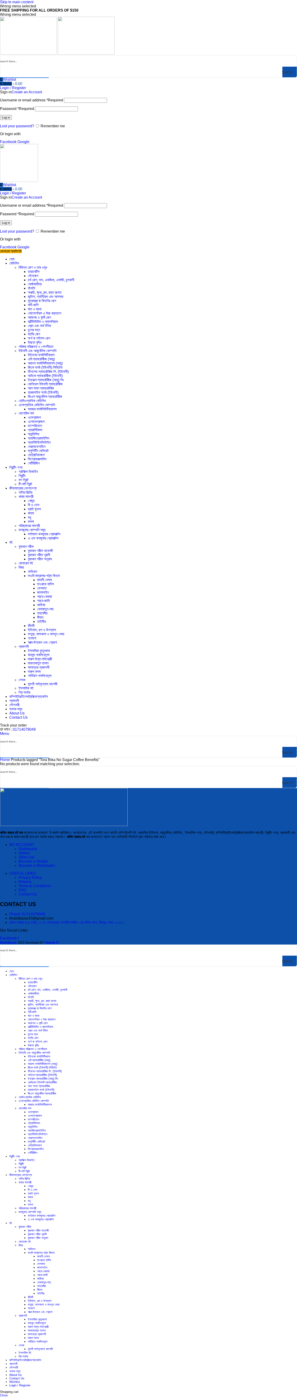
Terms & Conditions (35, 886)
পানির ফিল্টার (25, 492)
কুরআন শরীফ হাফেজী (40, 551)
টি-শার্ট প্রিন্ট (25, 484)
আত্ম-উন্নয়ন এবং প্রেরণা (42, 642)
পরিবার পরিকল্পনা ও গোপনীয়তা (36, 347)
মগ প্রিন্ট (23, 480)
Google (23, 142)
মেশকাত (42, 588)
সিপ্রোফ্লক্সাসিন (37, 459)
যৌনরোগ (33, 276)
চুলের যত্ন (34, 330)
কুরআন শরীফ (26, 547)
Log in (6, 117)
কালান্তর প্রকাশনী (38, 667)
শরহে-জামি (43, 601)
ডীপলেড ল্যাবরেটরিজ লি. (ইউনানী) (48, 372)
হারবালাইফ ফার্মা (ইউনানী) (43, 392)
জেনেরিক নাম (26, 413)
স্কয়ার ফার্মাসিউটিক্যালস (42, 409)
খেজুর (31, 501)
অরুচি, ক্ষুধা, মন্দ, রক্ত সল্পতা (44, 292)
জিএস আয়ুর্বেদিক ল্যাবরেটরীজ (45, 397)
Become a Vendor (33, 861)
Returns (25, 882)
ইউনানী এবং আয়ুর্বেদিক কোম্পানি (37, 351)
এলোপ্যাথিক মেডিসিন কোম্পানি (37, 405)
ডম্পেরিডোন (35, 426)
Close (4, 1395)
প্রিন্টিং (22, 476)
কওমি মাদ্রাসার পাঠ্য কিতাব (44, 576)
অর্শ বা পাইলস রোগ (39, 338)
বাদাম (31, 513)
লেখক (22, 680)
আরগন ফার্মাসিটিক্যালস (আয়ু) (45, 363)
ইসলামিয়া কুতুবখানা (39, 651)
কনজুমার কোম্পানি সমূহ (32, 530)
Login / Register (19, 1385)
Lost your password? (17, 126)
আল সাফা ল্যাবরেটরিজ (41, 388)
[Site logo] (29, 53)
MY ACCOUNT (21, 845)
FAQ (22, 890)
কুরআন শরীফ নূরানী (39, 555)
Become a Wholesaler (37, 865)
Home (5, 760)
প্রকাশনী (24, 647)
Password (17, 109)
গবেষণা (32, 638)
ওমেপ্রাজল (34, 417)
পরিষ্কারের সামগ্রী (29, 526)
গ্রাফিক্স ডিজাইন (28, 472)
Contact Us (28, 894)
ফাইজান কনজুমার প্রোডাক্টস (44, 534)
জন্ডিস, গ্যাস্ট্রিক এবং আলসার (45, 297)
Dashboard (28, 849)
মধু (29, 517)
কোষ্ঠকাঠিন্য (35, 284)
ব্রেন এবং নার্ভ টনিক (39, 326)
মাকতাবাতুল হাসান (38, 663)
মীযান (40, 617)
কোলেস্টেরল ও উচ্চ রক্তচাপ (44, 313)
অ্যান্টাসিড (33, 434)
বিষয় (21, 567)
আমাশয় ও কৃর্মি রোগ (39, 317)
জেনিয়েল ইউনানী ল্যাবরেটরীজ (45, 384)
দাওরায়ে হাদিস (45, 584)
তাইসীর (41, 622)
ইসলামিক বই (26, 688)
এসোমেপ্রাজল (36, 422)
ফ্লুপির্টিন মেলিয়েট (38, 451)
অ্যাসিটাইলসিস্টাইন (39, 442)
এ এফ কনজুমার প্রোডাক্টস (43, 538)
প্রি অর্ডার (24, 692)
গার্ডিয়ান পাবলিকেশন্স (40, 676)
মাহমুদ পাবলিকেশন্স (38, 655)
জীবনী (31, 626)
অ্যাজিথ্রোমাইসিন (38, 438)
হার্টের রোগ (34, 334)
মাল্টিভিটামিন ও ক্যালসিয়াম (43, 322)
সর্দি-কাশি (33, 305)
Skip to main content (16, 2)
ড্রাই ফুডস (34, 509)
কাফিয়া (41, 605)
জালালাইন (43, 592)
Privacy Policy (30, 877)
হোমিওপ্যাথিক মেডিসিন (32, 401)
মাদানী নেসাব (44, 580)
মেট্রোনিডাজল (36, 455)
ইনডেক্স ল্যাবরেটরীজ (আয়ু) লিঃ (46, 380)
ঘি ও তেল (33, 505)
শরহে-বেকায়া (44, 597)
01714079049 (24, 729)
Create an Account (27, 92)
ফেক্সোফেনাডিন (36, 447)
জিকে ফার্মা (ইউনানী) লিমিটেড (45, 367)
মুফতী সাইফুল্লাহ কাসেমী (42, 684)
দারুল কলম (34, 672)
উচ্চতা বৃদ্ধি (35, 342)
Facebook (8, 142)
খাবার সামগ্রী (26, 497)
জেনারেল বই (26, 563)
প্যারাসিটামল (35, 430)
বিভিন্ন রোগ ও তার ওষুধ (33, 267)
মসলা (31, 522)
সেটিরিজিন (34, 463)
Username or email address (31, 100)
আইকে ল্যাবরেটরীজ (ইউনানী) (45, 376)
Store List (26, 857)
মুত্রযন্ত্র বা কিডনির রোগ (42, 301)
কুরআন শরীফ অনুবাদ (40, 559)
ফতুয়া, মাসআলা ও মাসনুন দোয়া (46, 634)
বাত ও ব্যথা (35, 309)
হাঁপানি (31, 288)
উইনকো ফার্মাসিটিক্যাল (41, 355)
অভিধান (32, 572)
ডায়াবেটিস (33, 272)
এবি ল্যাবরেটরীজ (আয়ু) (41, 359)
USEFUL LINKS (22, 873)
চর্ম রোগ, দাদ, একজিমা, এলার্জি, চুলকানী (51, 280)
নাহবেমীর (42, 613)
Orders (24, 853)
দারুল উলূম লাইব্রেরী (40, 659)
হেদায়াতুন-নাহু (45, 609)
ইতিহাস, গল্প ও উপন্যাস (42, 630)
